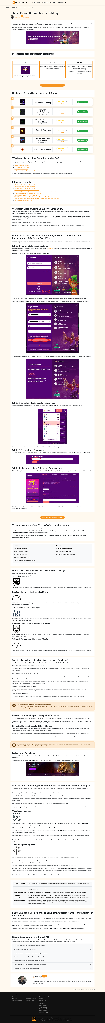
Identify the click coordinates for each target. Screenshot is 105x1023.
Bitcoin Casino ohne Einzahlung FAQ (23, 200)
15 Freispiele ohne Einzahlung (21, 167)
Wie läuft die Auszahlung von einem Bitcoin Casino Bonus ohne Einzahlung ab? (33, 196)
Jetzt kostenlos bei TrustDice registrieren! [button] (52, 85)
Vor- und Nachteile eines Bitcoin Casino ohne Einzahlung (28, 193)
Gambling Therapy (43, 1012)
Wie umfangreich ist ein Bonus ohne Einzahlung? (25, 949)
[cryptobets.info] (19, 2)
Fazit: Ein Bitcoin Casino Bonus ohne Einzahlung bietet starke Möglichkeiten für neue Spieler (36, 198)
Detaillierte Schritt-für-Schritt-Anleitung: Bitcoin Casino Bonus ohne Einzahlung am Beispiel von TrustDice (40, 191)
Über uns (14, 996)
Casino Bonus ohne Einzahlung (21, 165)
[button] (41, 2)
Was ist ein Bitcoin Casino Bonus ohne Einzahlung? (26, 190)
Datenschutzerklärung (31, 998)
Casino (13, 7)
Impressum (28, 996)
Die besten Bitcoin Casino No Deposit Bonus (25, 186)
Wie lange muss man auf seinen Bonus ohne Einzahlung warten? (29, 960)
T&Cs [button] (62, 103)
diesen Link (50, 248)
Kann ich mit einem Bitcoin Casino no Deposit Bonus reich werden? (30, 964)
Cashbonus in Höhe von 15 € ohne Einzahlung (25, 170)
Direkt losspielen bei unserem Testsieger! (24, 184)
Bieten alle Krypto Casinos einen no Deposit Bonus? (26, 968)
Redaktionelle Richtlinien (17, 1000)
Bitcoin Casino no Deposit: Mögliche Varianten (25, 195)
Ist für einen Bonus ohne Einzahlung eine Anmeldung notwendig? (29, 945)
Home (7, 7)
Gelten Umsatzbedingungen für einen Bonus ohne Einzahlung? (29, 956)
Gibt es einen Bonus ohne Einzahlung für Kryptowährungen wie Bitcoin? (31, 953)
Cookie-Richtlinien (30, 1000)
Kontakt (27, 1002)
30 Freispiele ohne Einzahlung (21, 169)
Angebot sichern (83, 102)
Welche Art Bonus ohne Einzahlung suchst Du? (25, 188)
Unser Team (14, 998)
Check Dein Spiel (43, 1007)
